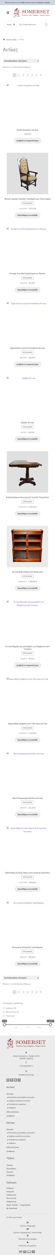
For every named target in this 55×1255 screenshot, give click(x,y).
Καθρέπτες (11, 1201)
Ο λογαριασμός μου (28, 24)
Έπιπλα (10, 1016)
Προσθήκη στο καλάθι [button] (27, 215)
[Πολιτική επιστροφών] (27, 1236)
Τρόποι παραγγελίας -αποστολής (27, 1232)
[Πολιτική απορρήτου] (27, 1242)
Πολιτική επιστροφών (27, 1239)
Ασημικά (10, 1191)
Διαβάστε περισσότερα (27, 140)
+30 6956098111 (26, 1066)
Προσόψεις (11, 1168)
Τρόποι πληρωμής (27, 1226)
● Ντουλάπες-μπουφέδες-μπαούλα (20, 1097)
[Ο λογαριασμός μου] (20, 24)
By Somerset (11, 1208)
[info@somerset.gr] (26, 1071)
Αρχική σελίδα (11, 39)
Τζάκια (9, 1165)
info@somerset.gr (26, 1075)
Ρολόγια (10, 1188)
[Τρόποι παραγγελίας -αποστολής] (27, 1229)
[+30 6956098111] (26, 1062)
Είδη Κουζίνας (12, 1012)
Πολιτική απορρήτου (27, 1245)
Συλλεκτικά (11, 1195)
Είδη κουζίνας (12, 1112)
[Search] (14, 24)
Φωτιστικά (11, 1198)
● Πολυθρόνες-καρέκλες (16, 1104)
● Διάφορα (11, 1107)
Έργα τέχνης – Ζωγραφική (18, 1205)
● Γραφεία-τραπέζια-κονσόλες (18, 1101)
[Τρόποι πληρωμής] (27, 1222)
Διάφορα (11, 1008)
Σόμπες (9, 1172)
